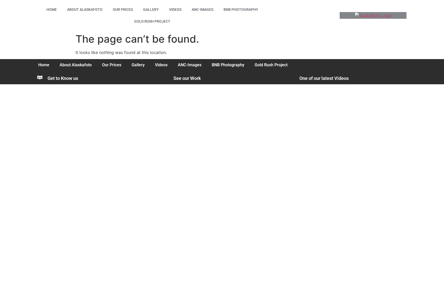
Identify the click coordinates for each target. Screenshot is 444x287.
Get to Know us (63, 78)
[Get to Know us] (40, 77)
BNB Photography (241, 9)
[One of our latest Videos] (292, 77)
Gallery (151, 9)
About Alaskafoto (85, 9)
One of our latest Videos (324, 78)
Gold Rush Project (152, 21)
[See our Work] (166, 77)
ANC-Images (202, 9)
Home (52, 9)
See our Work (187, 78)
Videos (175, 9)
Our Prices (123, 9)
